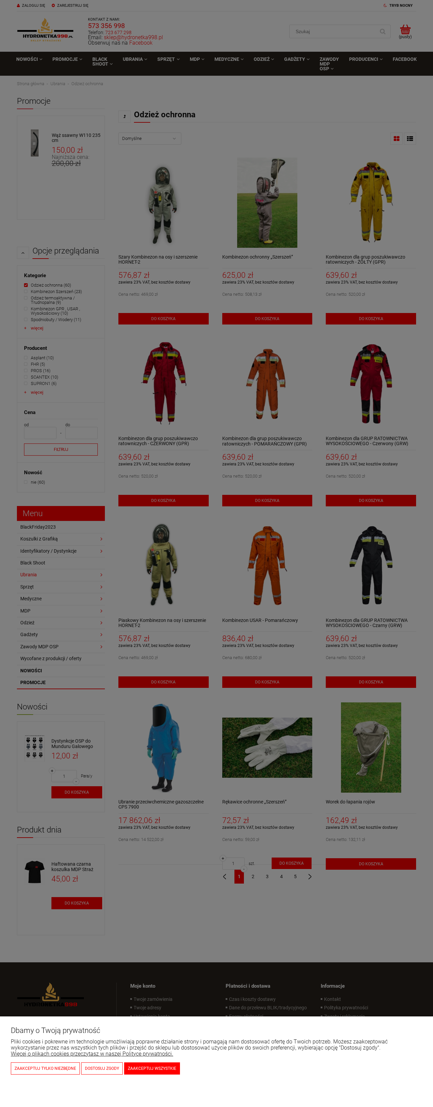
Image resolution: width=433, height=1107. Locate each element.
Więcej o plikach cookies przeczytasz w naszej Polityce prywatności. (92, 1054)
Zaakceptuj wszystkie (152, 1068)
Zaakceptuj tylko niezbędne (45, 1068)
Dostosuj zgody (102, 1068)
